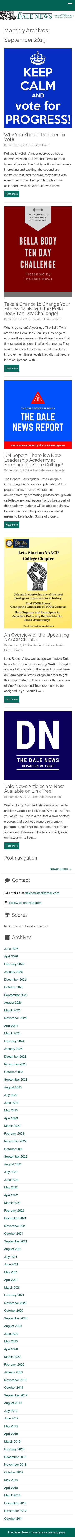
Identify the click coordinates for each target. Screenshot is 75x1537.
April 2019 (11, 1434)
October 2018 (13, 1472)
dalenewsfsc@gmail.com (42, 893)
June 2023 (11, 1102)
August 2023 (13, 1087)
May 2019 (11, 1426)
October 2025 (13, 987)
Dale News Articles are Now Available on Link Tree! (34, 789)
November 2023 (15, 1064)
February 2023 (14, 1133)
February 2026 (14, 964)
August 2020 (13, 1326)
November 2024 (15, 1018)
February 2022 (14, 1210)
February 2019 (14, 1449)
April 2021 (11, 1280)
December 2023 (15, 1056)
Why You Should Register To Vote (34, 137)
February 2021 (14, 1295)
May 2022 (11, 1187)
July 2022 (10, 1172)
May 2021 (11, 1272)
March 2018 (12, 1495)
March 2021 (12, 1287)
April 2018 (11, 1488)
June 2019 (11, 1418)
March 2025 (12, 1010)
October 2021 (13, 1233)
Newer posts (61, 869)
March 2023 (12, 1125)
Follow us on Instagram (25, 902)
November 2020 (15, 1303)
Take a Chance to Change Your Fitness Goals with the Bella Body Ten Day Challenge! (37, 308)
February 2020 (14, 1364)
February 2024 (14, 1041)
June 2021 (11, 1264)
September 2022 (15, 1156)
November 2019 (15, 1380)
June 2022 (11, 1179)
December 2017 (15, 1503)
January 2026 (13, 971)
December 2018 (15, 1457)
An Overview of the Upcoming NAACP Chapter (36, 637)
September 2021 (15, 1241)
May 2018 (11, 1480)
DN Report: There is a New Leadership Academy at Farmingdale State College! (33, 460)
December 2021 (15, 1218)
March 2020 (12, 1357)
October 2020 (13, 1310)
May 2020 (11, 1341)
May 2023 (11, 1110)
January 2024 (13, 1048)
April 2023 (11, 1118)
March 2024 (12, 1033)
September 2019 (15, 1395)
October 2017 (13, 1518)
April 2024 (11, 1025)
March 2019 (12, 1441)
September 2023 (15, 1079)
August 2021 (13, 1249)
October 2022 (13, 1149)
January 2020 (13, 1372)
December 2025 (15, 979)
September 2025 (15, 995)
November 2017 (15, 1511)
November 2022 (15, 1141)
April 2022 (11, 1195)
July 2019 (10, 1411)
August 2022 (13, 1164)
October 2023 (13, 1072)
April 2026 (11, 956)
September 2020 (15, 1318)
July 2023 (10, 1095)
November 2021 (15, 1226)
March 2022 (12, 1202)
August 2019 (13, 1403)
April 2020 (11, 1349)
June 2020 (11, 1334)
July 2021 (10, 1257)
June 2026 (11, 948)
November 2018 (15, 1464)
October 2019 (13, 1387)
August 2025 (13, 1002)
